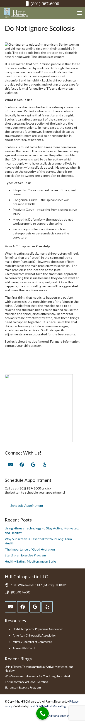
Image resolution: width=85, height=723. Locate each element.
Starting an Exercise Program (25, 555)
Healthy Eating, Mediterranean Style (30, 561)
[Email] (10, 464)
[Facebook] (21, 464)
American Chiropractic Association (34, 635)
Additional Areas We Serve (63, 716)
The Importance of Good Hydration (30, 549)
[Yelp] (44, 464)
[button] (79, 13)
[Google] (33, 464)
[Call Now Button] (42, 713)
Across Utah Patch (24, 648)
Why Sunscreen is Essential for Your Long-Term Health (38, 676)
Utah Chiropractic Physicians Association (38, 629)
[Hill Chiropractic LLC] (16, 13)
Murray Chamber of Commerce (32, 642)
